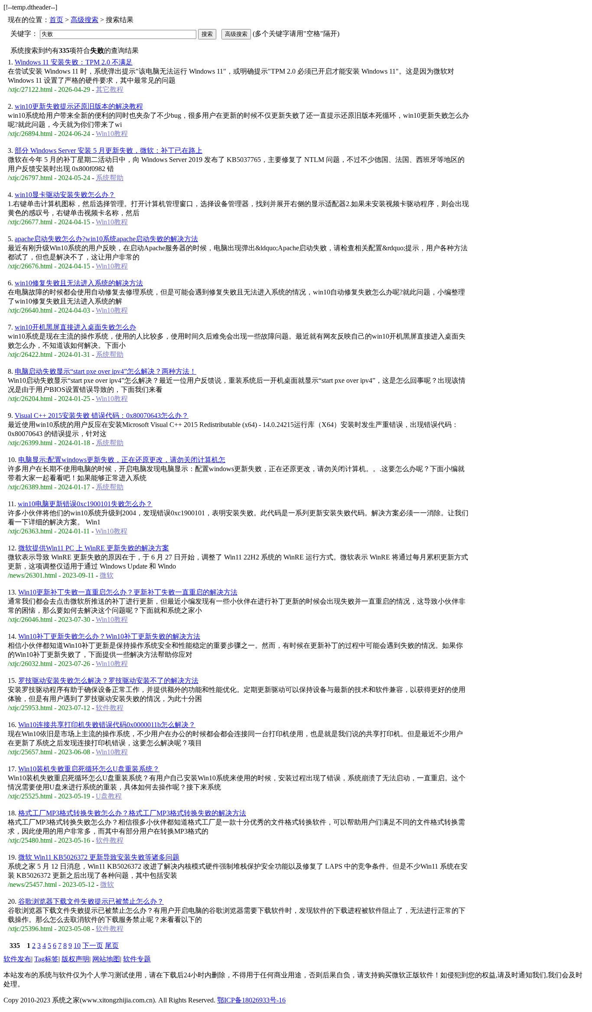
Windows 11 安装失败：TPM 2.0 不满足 (74, 62)
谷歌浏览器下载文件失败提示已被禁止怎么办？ (91, 901)
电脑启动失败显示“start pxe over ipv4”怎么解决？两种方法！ (105, 371)
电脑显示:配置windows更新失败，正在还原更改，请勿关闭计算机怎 (121, 459)
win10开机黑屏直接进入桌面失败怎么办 (75, 327)
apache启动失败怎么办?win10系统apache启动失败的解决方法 (106, 238)
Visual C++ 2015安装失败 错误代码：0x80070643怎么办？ (102, 415)
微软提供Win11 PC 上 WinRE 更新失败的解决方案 (93, 548)
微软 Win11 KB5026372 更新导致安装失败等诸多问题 (98, 857)
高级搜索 (84, 19)
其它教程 (110, 89)
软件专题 (137, 959)
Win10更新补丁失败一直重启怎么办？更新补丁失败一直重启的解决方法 (127, 592)
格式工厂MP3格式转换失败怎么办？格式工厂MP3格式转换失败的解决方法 (132, 813)
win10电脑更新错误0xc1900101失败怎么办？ (85, 504)
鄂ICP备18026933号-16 (251, 1000)
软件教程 (110, 707)
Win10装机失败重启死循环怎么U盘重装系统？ (88, 769)
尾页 (112, 945)
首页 (56, 19)
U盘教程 (109, 796)
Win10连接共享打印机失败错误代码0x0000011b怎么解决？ (106, 724)
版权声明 (75, 959)
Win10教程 (112, 133)
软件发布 (17, 959)
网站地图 (106, 959)
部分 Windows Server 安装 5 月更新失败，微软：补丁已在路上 (108, 150)
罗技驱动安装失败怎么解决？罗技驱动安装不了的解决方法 (108, 680)
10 (77, 945)
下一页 (92, 945)
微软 (107, 575)
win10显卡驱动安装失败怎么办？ (65, 194)
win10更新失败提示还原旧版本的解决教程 (79, 106)
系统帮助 (110, 177)
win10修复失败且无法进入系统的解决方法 (79, 283)
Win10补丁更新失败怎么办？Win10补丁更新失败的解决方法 (109, 636)
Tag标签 (46, 959)
